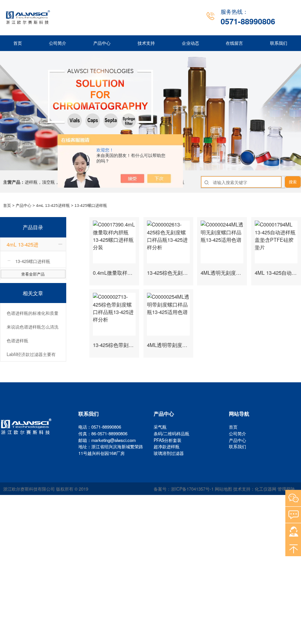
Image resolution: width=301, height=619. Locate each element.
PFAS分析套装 (167, 440)
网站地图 (223, 489)
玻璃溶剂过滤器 (169, 453)
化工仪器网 (265, 489)
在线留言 (234, 43)
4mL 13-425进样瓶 (53, 205)
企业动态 (190, 43)
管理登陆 (286, 489)
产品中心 (102, 43)
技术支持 (146, 43)
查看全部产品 (33, 274)
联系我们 (278, 43)
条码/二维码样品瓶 (171, 433)
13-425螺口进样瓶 (90, 205)
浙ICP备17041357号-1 (192, 489)
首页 (17, 43)
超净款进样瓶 (167, 446)
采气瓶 (160, 427)
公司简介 (57, 43)
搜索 (293, 182)
